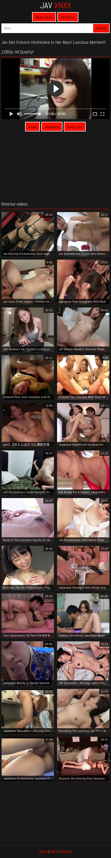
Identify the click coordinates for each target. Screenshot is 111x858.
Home (43, 851)
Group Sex (74, 126)
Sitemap (66, 851)
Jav (55, 5)
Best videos (44, 17)
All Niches (68, 17)
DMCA (54, 851)
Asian (32, 126)
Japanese (51, 126)
